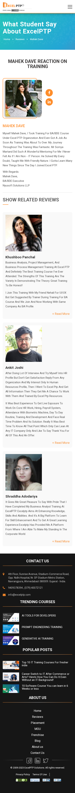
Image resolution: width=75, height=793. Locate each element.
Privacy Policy (23, 774)
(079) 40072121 (33, 587)
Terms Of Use (40, 774)
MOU (37, 729)
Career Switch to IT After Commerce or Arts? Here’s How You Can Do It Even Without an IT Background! (45, 677)
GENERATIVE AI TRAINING (37, 638)
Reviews (20, 39)
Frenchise (37, 735)
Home (7, 39)
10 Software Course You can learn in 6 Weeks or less (45, 687)
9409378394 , (16, 587)
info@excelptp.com (19, 594)
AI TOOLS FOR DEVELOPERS (39, 615)
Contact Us (37, 753)
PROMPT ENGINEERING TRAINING (42, 627)
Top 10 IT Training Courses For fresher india (45, 664)
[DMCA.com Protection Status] (21, 780)
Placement (37, 723)
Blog (37, 741)
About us (37, 747)
